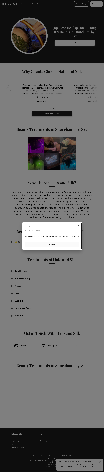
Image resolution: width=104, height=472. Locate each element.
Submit (52, 244)
